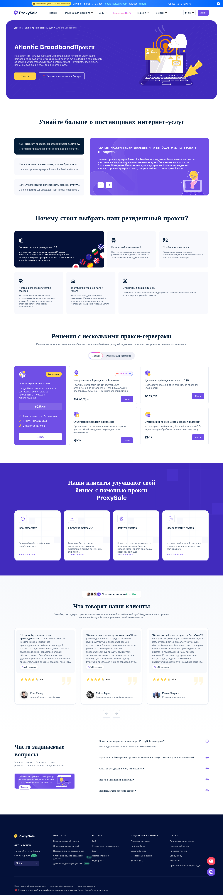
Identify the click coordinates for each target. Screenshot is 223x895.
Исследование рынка (141, 855)
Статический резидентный (66, 846)
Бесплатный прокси (179, 846)
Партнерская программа (182, 841)
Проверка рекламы (140, 841)
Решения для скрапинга (118, 355)
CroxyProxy (176, 855)
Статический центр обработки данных (72, 857)
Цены (101, 12)
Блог (94, 851)
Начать (25, 76)
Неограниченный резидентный (68, 851)
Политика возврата (86, 886)
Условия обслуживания (61, 886)
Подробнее (24, 787)
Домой (17, 27)
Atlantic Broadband (66, 27)
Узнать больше (27, 554)
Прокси (96, 355)
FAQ (94, 841)
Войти (203, 12)
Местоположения (100, 855)
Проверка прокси (178, 851)
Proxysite (174, 860)
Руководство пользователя (105, 846)
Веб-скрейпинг (138, 846)
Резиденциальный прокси (66, 841)
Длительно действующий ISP (71, 863)
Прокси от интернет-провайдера (186, 865)
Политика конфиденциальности (30, 886)
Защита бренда (138, 851)
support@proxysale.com (27, 851)
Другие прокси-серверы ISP (39, 27)
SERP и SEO (137, 860)
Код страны (97, 860)
